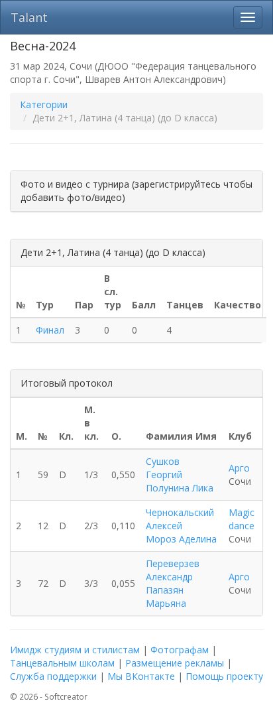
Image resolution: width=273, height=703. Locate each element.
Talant (29, 17)
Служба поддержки (53, 676)
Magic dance (241, 519)
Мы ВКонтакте (141, 676)
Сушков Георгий (164, 468)
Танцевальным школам (62, 663)
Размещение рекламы (174, 663)
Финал (50, 330)
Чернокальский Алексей (180, 519)
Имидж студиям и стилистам (75, 649)
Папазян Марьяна (166, 596)
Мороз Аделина (181, 539)
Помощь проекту (224, 676)
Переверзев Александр (172, 570)
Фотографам (179, 649)
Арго (239, 468)
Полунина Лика (179, 487)
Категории (44, 104)
